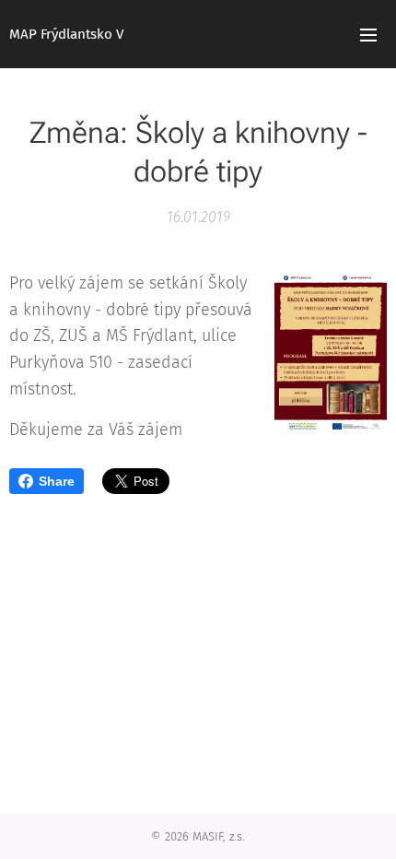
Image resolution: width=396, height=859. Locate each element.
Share (57, 481)
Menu (368, 34)
